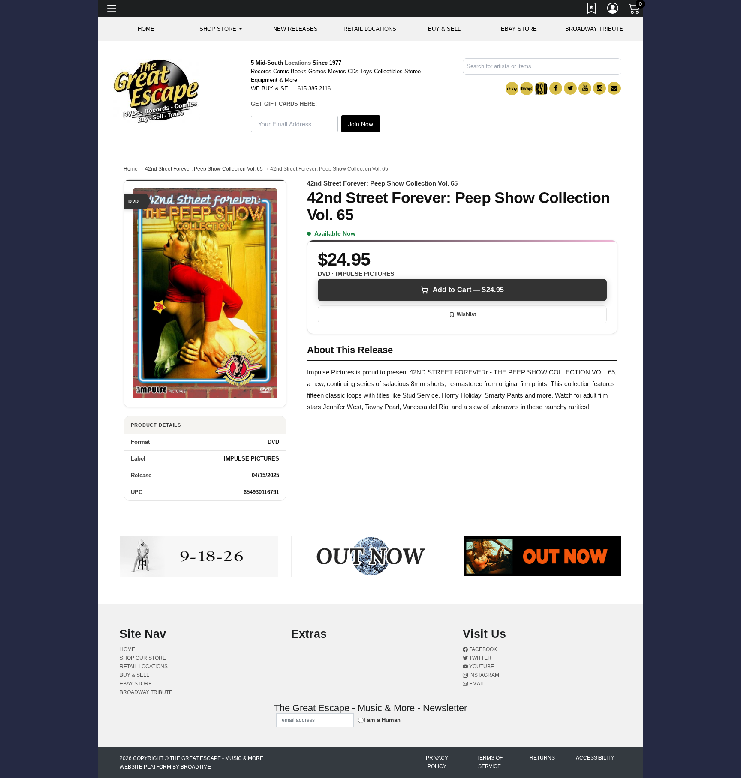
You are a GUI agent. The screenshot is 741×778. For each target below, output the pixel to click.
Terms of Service (489, 762)
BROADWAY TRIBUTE (594, 29)
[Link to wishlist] (592, 9)
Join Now (360, 124)
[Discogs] (526, 88)
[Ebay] (512, 88)
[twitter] (570, 88)
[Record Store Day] (541, 88)
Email (476, 684)
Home (131, 169)
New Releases (295, 29)
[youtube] (585, 88)
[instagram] (599, 88)
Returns (542, 758)
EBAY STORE (519, 29)
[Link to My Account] (613, 9)
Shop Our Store (143, 658)
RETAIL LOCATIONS (369, 29)
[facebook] (555, 88)
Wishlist (466, 314)
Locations (298, 63)
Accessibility (595, 758)
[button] (221, 29)
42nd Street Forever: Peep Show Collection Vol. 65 (204, 169)
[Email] (614, 88)
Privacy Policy (437, 762)
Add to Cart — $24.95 (468, 289)
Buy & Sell (444, 29)
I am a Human (382, 720)
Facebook (482, 649)
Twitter (479, 658)
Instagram (483, 675)
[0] (635, 10)
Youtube (481, 667)
